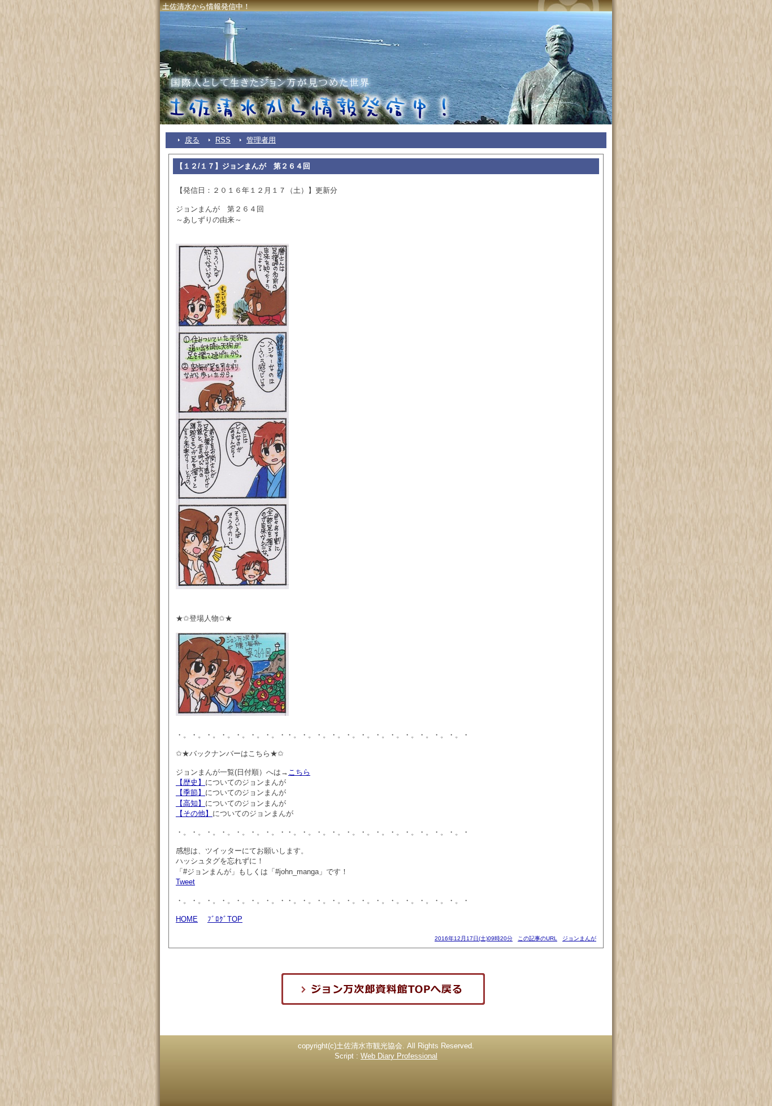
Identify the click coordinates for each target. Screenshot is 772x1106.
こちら (299, 772)
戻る (192, 140)
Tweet (185, 882)
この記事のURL (537, 938)
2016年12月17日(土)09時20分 (474, 938)
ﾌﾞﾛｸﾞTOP (224, 919)
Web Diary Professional (399, 1056)
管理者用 (261, 140)
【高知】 (190, 803)
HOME (187, 919)
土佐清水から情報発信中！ (206, 6)
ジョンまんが (579, 938)
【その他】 (194, 813)
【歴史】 (190, 782)
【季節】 (190, 792)
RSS (223, 140)
